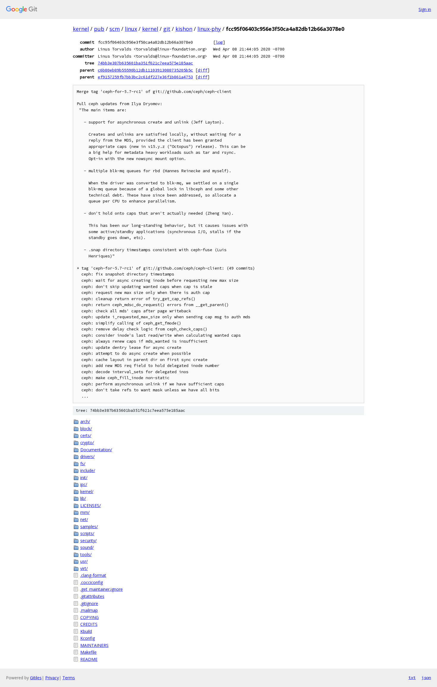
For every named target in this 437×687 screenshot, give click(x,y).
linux (131, 28)
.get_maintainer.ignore (101, 589)
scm (114, 28)
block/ (86, 428)
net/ (84, 519)
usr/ (84, 561)
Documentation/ (96, 449)
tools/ (86, 554)
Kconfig (87, 638)
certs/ (85, 435)
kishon (183, 28)
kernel (81, 28)
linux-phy (209, 28)
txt (412, 677)
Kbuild (86, 631)
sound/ (87, 547)
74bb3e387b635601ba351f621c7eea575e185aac (145, 63)
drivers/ (87, 456)
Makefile (88, 652)
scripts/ (87, 533)
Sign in (425, 9)
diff (202, 70)
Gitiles (36, 677)
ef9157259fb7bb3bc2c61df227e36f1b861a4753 (145, 77)
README (89, 659)
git (166, 28)
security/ (88, 540)
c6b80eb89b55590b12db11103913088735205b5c (145, 70)
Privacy (52, 677)
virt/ (84, 568)
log (219, 42)
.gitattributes (92, 596)
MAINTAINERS (94, 645)
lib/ (83, 498)
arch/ (85, 421)
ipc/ (83, 484)
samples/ (89, 526)
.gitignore (89, 603)
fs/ (82, 463)
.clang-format (93, 575)
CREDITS (89, 624)
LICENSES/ (90, 505)
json (426, 677)
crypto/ (87, 442)
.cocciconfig (91, 582)
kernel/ (86, 491)
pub (99, 28)
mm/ (84, 512)
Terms (68, 677)
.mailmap (89, 610)
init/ (83, 477)
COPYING (89, 617)
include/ (87, 470)
